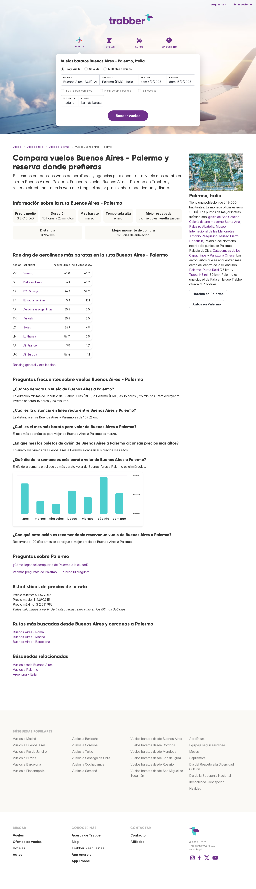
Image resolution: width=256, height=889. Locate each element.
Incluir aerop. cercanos (79, 90)
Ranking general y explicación (34, 365)
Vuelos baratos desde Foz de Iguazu (156, 758)
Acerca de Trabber (87, 835)
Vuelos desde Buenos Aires (33, 665)
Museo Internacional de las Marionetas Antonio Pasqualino (211, 231)
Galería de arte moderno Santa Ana (214, 222)
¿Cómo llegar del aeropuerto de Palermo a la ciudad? (50, 565)
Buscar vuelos (128, 116)
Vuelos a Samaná (84, 771)
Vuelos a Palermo (25, 670)
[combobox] (80, 80)
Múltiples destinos (120, 69)
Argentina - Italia (25, 674)
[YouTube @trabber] (214, 860)
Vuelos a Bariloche (85, 739)
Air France (30, 345)
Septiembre (197, 758)
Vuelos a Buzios (24, 758)
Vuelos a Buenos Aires (29, 745)
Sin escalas (149, 90)
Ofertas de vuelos (27, 842)
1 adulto (68, 103)
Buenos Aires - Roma (28, 632)
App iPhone (81, 861)
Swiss (27, 327)
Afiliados (137, 842)
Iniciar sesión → (242, 4)
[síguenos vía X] (207, 860)
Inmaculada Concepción (206, 782)
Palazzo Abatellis (201, 226)
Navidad (195, 788)
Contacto (138, 835)
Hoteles (19, 848)
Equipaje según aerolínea (207, 745)
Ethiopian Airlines (34, 300)
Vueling (28, 273)
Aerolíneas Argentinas (37, 309)
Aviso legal (195, 849)
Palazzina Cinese (222, 255)
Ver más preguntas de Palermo (35, 572)
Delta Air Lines (32, 282)
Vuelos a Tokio (82, 752)
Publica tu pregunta (75, 572)
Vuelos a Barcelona (27, 764)
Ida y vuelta (73, 69)
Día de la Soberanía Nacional (210, 776)
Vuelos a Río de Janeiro (30, 752)
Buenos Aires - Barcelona (31, 642)
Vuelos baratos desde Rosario (152, 764)
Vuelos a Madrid (24, 739)
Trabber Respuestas (88, 848)
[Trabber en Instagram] (192, 860)
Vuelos (18, 835)
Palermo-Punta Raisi (204, 270)
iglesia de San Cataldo (223, 217)
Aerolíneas (197, 739)
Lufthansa (29, 336)
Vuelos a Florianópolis (29, 771)
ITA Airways (31, 291)
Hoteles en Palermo (208, 294)
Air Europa (30, 354)
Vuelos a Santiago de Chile (91, 758)
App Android (81, 855)
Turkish (28, 318)
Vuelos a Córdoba (85, 745)
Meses (194, 752)
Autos (17, 855)
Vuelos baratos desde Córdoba (152, 745)
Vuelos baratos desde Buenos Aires (156, 739)
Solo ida (94, 69)
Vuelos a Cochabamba (88, 764)
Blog (75, 842)
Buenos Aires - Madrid (29, 637)
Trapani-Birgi (198, 275)
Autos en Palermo (206, 304)
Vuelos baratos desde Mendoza (153, 752)
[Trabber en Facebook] (199, 860)
